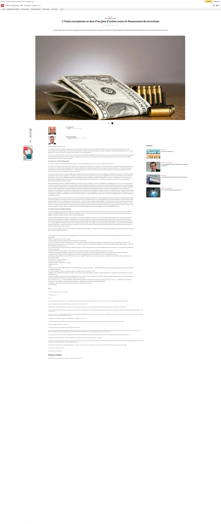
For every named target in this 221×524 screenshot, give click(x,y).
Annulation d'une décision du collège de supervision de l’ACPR (65, 358)
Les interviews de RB (25, 9)
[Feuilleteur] (217, 5)
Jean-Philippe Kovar (70, 127)
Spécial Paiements (45, 9)
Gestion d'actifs (54, 9)
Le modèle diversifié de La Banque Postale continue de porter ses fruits (174, 177)
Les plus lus (149, 145)
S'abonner (209, 1)
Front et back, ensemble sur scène (167, 151)
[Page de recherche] (214, 5)
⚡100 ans (61, 9)
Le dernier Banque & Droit (36, 9)
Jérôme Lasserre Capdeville (71, 136)
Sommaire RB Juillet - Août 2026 (13, 9)
